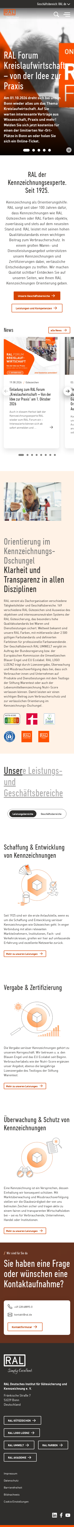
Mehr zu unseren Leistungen (22, 953)
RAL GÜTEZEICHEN (19, 1420)
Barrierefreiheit (13, 1487)
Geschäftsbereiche (51, 813)
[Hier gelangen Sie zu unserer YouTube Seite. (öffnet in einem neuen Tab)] (67, 1515)
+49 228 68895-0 (23, 1306)
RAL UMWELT (16, 1445)
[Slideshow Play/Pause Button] (69, 150)
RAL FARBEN (50, 1445)
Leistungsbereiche (23, 813)
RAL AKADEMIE (17, 1457)
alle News (56, 330)
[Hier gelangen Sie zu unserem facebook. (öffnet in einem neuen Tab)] (61, 1515)
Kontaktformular (22, 1327)
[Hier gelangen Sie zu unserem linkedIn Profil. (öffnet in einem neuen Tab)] (54, 1515)
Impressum (10, 1473)
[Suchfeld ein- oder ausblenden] (56, 14)
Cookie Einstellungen (16, 1501)
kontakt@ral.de (23, 1314)
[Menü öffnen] (66, 14)
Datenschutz (11, 1480)
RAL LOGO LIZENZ (18, 1433)
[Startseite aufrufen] (12, 14)
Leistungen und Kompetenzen (34, 308)
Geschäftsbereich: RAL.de (51, 4)
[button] (24, 150)
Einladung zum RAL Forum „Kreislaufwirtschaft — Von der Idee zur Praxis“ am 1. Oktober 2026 (30, 396)
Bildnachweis (12, 1494)
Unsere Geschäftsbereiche (34, 296)
